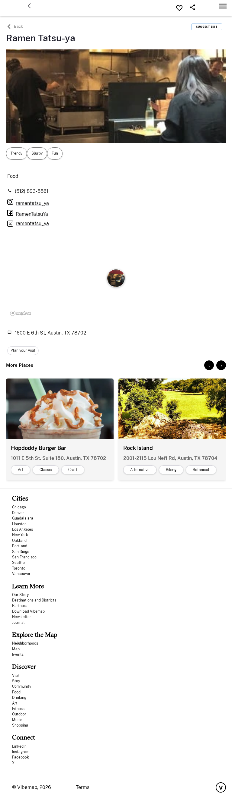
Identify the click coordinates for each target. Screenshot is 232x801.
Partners (19, 606)
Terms (82, 787)
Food (16, 692)
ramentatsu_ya (32, 223)
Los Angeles (22, 529)
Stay (16, 681)
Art (15, 703)
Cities (20, 498)
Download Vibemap (28, 611)
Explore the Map (34, 634)
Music (17, 720)
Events (18, 654)
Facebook (20, 757)
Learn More (28, 586)
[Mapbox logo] (20, 313)
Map (16, 649)
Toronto (18, 568)
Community (21, 686)
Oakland (19, 541)
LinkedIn (19, 746)
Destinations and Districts (34, 600)
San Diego (20, 552)
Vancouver (21, 574)
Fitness (18, 709)
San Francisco (24, 557)
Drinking (19, 698)
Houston (19, 524)
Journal (18, 622)
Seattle (18, 563)
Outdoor (19, 714)
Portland (19, 546)
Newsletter (21, 617)
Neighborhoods (25, 643)
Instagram (20, 752)
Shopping (20, 725)
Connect (23, 737)
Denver (18, 513)
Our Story (20, 595)
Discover (24, 666)
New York (20, 535)
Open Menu (223, 6)
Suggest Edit (207, 26)
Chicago (19, 507)
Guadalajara (22, 518)
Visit (16, 676)
